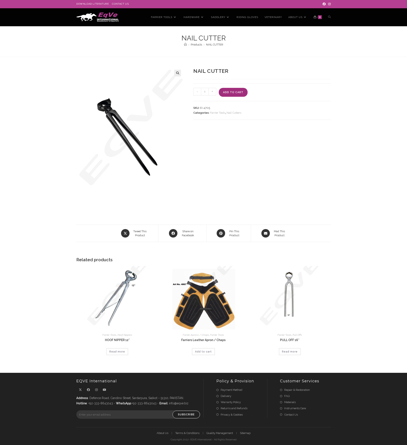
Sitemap (245, 433)
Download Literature (92, 3)
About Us (162, 433)
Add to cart (233, 92)
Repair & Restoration (297, 389)
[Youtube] (104, 389)
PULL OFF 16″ (289, 340)
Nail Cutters (234, 112)
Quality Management (219, 433)
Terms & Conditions (187, 433)
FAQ (287, 396)
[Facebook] (324, 4)
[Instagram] (329, 4)
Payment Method (231, 389)
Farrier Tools (217, 112)
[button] (177, 73)
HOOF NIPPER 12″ (117, 340)
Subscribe (186, 414)
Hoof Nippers (124, 334)
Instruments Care (295, 408)
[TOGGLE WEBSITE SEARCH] (329, 17)
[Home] (185, 44)
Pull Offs (297, 334)
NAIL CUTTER (214, 44)
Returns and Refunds (234, 408)
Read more (117, 351)
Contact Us (120, 3)
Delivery (226, 396)
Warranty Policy (231, 402)
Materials (290, 402)
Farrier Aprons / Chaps (196, 334)
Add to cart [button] (203, 351)
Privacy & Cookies (232, 414)
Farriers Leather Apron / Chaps (203, 340)
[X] (80, 389)
